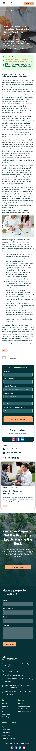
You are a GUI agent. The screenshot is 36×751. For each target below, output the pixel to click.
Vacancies (4, 709)
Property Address (10, 386)
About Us (4, 703)
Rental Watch (21, 703)
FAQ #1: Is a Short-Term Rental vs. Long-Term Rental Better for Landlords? (18, 60)
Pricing (3, 711)
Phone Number (9, 393)
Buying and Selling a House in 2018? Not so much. (15, 492)
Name (5, 600)
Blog (3, 727)
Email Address (9, 379)
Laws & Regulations (7, 735)
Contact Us (5, 706)
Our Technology (6, 714)
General (4, 350)
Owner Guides (5, 732)
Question (6, 625)
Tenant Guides (6, 729)
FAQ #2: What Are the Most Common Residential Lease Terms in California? (18, 65)
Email (5, 617)
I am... (6, 400)
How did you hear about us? (14, 408)
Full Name (7, 371)
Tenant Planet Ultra (23, 709)
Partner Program (6, 717)
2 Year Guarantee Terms (24, 711)
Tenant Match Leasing (24, 706)
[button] (4, 3)
